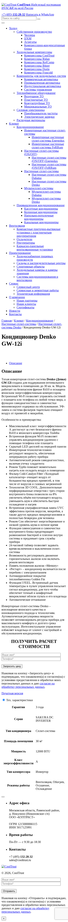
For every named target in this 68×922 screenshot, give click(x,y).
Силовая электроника (31, 110)
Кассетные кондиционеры (41, 208)
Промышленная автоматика (42, 82)
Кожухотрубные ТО (37, 103)
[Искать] (38, 19)
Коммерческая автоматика (41, 79)
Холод (13, 28)
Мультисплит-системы (38, 188)
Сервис (14, 283)
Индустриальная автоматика (42, 86)
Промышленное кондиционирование (41, 205)
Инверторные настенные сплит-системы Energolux (48, 139)
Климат (14, 123)
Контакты (15, 314)
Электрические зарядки (39, 116)
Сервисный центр (28, 287)
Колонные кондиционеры (40, 212)
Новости (14, 310)
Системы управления (38, 89)
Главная (7, 320)
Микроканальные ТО (38, 106)
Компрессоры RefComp (39, 62)
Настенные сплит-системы (41, 171)
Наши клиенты (26, 304)
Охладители (24, 239)
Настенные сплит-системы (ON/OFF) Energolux (49, 159)
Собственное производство (34, 31)
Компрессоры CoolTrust (39, 55)
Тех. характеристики (19, 700)
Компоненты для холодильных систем (41, 76)
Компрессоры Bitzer (37, 65)
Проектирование (20, 253)
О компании (17, 297)
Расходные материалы (31, 120)
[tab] (37, 363)
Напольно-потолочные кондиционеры (39, 217)
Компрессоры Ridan (37, 59)
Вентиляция (17, 225)
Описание (15, 363)
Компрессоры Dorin (36, 69)
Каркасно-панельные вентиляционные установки (35, 247)
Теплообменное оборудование (36, 93)
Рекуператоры (26, 242)
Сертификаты (25, 307)
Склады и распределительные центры (41, 263)
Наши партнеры (27, 300)
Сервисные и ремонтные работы (38, 290)
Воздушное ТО (34, 96)
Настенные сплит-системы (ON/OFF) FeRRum (49, 166)
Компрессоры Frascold (38, 72)
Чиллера (29, 35)
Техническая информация (33, 293)
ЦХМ (27, 38)
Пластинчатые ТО (36, 99)
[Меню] (3, 22)
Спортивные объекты (31, 266)
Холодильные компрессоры (34, 52)
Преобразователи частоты (41, 113)
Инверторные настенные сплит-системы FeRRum (48, 145)
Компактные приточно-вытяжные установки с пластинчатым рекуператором (38, 232)
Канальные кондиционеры (41, 222)
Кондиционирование (30, 127)
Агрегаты (30, 41)
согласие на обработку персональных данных (28, 685)
